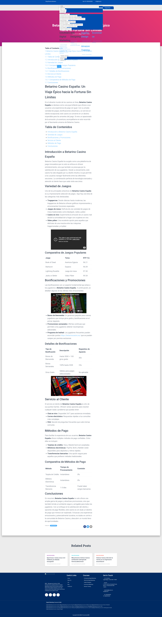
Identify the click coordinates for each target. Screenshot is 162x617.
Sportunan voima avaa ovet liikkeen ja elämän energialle (56, 559)
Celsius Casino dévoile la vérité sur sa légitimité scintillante (104, 559)
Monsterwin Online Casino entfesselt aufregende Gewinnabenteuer (81, 559)
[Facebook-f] (46, 594)
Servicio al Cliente (54, 140)
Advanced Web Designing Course (67, 21)
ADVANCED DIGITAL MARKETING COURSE (68, 26)
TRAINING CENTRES (64, 55)
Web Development (64, 23)
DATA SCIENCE (63, 27)
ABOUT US (62, 8)
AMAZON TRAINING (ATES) (65, 28)
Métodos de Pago (54, 143)
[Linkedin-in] (54, 594)
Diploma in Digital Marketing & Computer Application (72, 18)
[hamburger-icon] (101, 7)
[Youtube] (58, 594)
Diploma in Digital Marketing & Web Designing (70, 17)
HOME (61, 6)
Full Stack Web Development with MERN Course (71, 24)
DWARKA (62, 58)
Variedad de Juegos (54, 135)
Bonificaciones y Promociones (58, 137)
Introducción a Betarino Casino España (62, 132)
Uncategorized (53, 525)
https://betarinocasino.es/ (71, 335)
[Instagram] (50, 594)
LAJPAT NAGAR (63, 57)
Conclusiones (52, 146)
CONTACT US (63, 60)
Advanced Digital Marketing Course (68, 16)
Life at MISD (62, 11)
